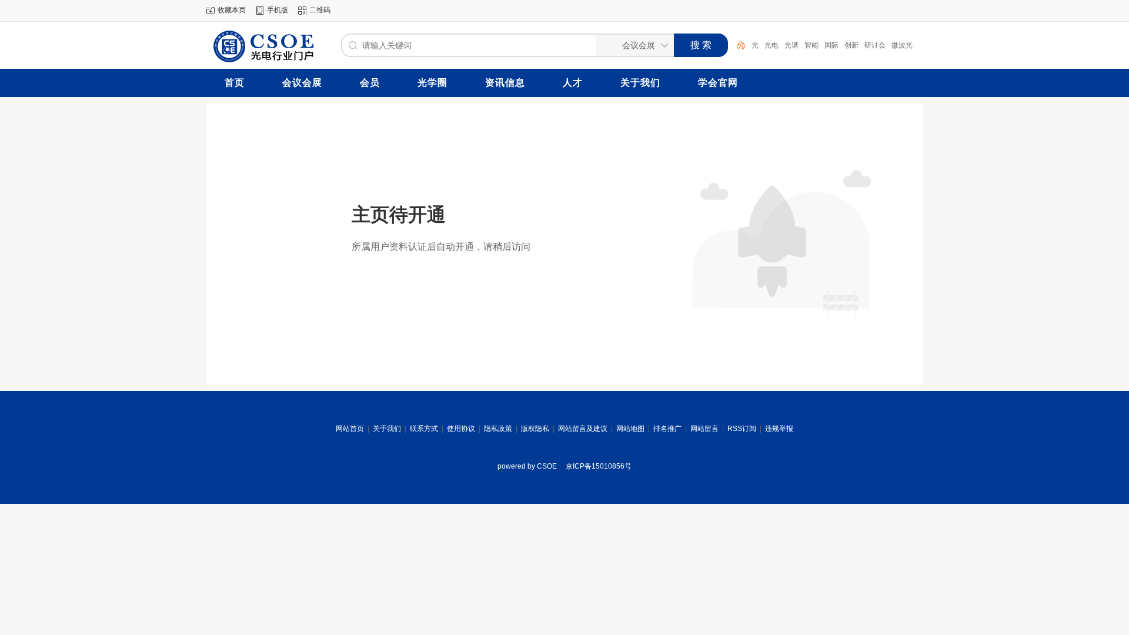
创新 (851, 45)
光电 (771, 45)
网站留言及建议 (582, 429)
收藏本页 (232, 10)
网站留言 (704, 429)
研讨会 (875, 45)
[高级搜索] (737, 45)
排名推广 (667, 429)
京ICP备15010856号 (599, 466)
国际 (831, 45)
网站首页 (350, 429)
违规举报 (779, 429)
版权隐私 (535, 429)
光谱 (791, 45)
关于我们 (387, 429)
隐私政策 (498, 429)
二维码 (319, 10)
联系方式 (424, 429)
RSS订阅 (741, 429)
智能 (811, 45)
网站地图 (630, 429)
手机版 (277, 10)
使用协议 (461, 429)
